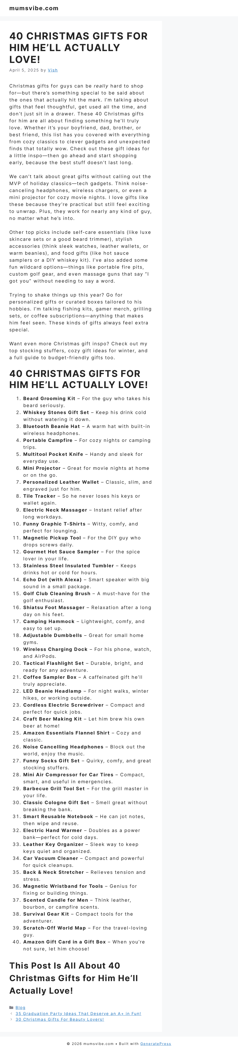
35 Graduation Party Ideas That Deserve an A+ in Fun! (78, 1013)
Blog (21, 1007)
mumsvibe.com (34, 8)
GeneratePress (155, 1043)
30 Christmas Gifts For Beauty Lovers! (60, 1019)
